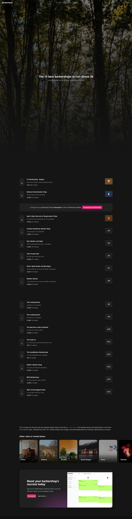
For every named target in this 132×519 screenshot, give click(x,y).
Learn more (42, 496)
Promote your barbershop (92, 207)
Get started (31, 496)
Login (127, 2)
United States (72, 427)
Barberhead (7, 2)
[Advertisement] (65, 162)
